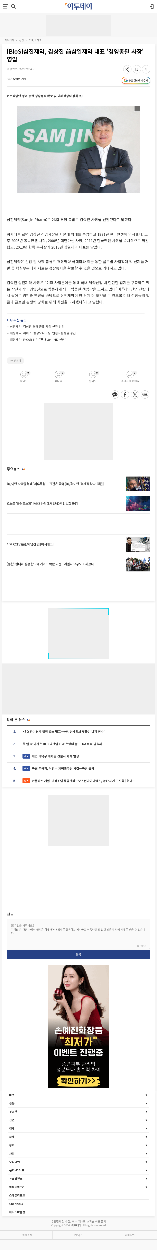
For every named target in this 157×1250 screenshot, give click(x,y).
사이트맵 (130, 1235)
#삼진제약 (15, 360)
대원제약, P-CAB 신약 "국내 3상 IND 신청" (38, 339)
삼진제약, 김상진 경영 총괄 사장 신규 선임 (37, 326)
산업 (21, 40)
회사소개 (27, 1235)
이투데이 (9, 40)
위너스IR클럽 (17, 1212)
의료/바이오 (35, 40)
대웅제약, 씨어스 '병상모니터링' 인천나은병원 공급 (43, 333)
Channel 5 (16, 1204)
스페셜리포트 (17, 1195)
